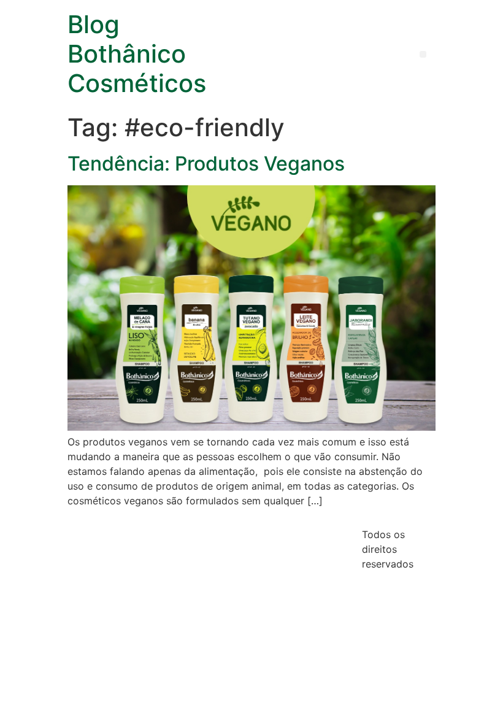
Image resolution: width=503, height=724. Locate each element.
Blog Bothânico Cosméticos (136, 53)
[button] (423, 54)
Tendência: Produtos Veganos (206, 163)
